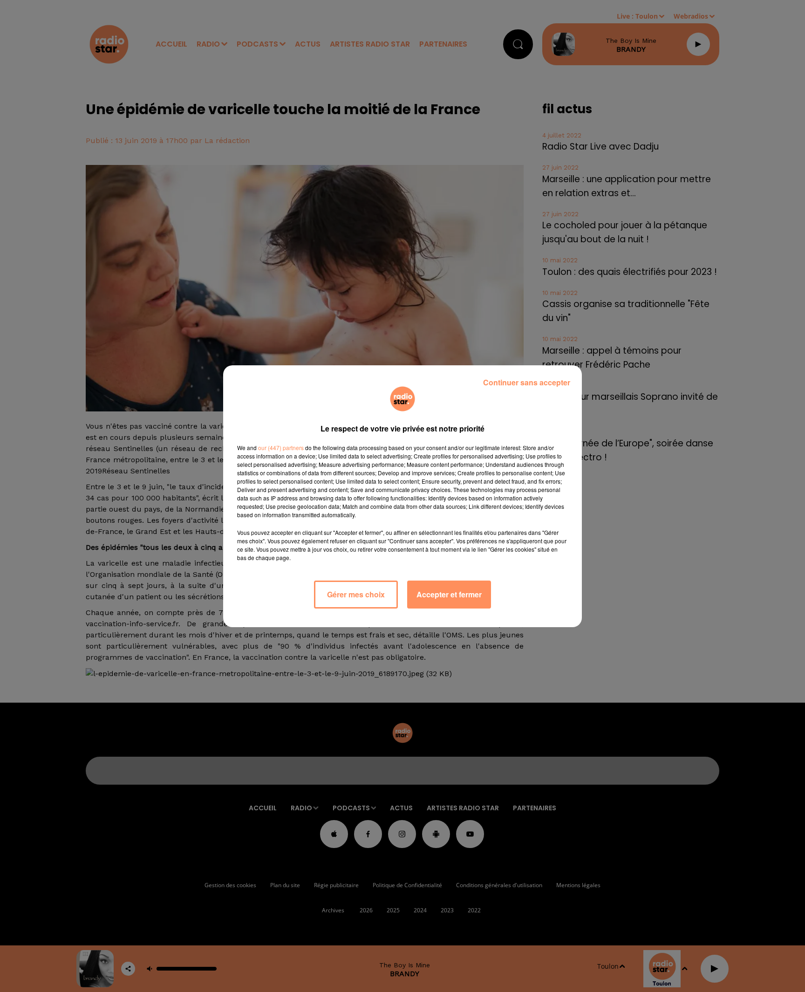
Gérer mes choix (356, 594)
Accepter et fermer (449, 594)
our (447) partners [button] (281, 448)
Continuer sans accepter (526, 382)
